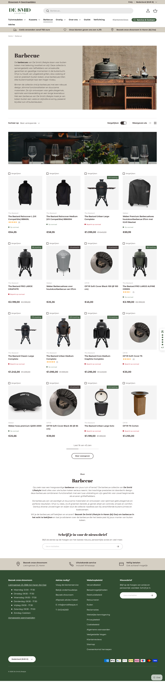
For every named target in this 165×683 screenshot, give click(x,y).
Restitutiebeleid (94, 595)
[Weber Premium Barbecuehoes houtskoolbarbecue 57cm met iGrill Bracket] (140, 193)
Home (10, 36)
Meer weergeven (82, 456)
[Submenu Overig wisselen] (64, 19)
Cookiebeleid (93, 624)
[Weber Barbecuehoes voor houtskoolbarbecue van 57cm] (63, 263)
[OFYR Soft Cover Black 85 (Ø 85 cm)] (63, 402)
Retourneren (93, 600)
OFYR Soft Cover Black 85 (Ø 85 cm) (62, 427)
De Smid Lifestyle (20, 671)
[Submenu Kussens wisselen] (39, 19)
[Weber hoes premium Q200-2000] (25, 402)
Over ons (73, 19)
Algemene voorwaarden (98, 629)
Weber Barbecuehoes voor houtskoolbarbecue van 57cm (61, 287)
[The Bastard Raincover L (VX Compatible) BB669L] (25, 193)
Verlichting (99, 19)
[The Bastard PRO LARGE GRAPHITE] (25, 263)
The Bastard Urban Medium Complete (60, 357)
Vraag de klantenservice (67, 585)
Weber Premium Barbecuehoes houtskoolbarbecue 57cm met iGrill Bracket (138, 219)
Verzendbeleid (94, 585)
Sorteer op (13, 123)
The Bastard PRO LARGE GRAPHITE (20, 287)
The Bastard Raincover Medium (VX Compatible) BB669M (62, 218)
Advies (11, 24)
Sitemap (91, 644)
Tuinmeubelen (15, 19)
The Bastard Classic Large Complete (21, 357)
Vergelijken (113, 123)
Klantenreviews (120, 20)
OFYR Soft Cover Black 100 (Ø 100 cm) (101, 287)
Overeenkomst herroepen (99, 649)
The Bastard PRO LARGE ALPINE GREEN (139, 287)
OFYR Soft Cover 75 (132, 356)
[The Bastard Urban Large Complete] (102, 193)
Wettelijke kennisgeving (98, 614)
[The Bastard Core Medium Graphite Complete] (102, 333)
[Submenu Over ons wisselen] (79, 19)
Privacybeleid (93, 619)
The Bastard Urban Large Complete (97, 218)
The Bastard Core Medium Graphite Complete (97, 357)
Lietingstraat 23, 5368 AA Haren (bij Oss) (27, 585)
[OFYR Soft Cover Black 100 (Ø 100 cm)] (102, 263)
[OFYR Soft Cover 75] (140, 333)
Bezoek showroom (64, 595)
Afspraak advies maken (67, 600)
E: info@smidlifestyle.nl (67, 604)
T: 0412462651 (62, 609)
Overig (59, 19)
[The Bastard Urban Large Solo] (102, 402)
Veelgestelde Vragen (96, 634)
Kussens (33, 19)
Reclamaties (93, 609)
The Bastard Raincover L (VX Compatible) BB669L (22, 218)
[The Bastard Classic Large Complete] (25, 333)
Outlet (87, 19)
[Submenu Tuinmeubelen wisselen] (24, 19)
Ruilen (90, 604)
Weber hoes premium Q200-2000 (25, 426)
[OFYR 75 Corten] (140, 402)
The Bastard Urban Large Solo (99, 426)
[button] (155, 11)
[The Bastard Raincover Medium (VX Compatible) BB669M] (63, 193)
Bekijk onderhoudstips (66, 590)
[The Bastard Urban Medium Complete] (63, 333)
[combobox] (88, 11)
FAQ (130, 2)
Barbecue (48, 19)
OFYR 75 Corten (131, 426)
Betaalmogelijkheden (97, 590)
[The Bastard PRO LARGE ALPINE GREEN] (140, 263)
